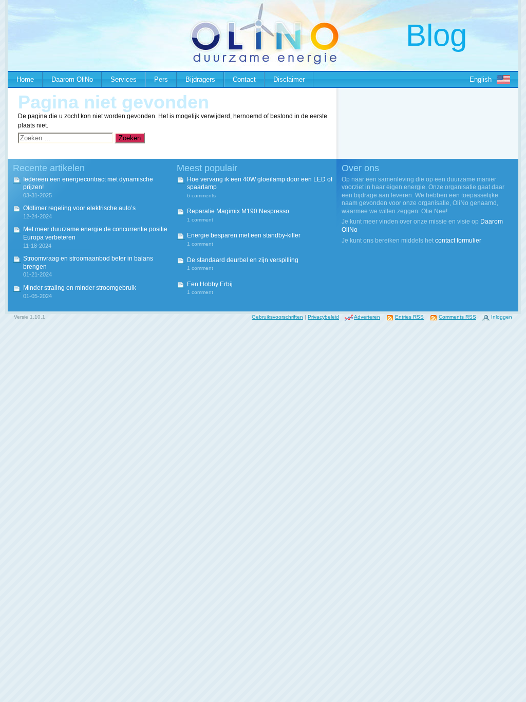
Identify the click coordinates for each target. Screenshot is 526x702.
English (480, 79)
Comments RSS (457, 317)
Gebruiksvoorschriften (277, 317)
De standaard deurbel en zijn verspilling (242, 260)
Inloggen (501, 317)
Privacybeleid (323, 317)
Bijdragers (200, 79)
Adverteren (367, 317)
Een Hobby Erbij (210, 284)
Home (25, 79)
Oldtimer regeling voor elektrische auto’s (79, 208)
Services (123, 79)
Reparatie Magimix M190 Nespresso (238, 211)
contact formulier (458, 240)
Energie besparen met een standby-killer (243, 235)
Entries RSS (409, 317)
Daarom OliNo (72, 79)
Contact (244, 79)
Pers (161, 79)
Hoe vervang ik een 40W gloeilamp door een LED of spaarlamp (259, 183)
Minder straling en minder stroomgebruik (79, 287)
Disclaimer (289, 79)
